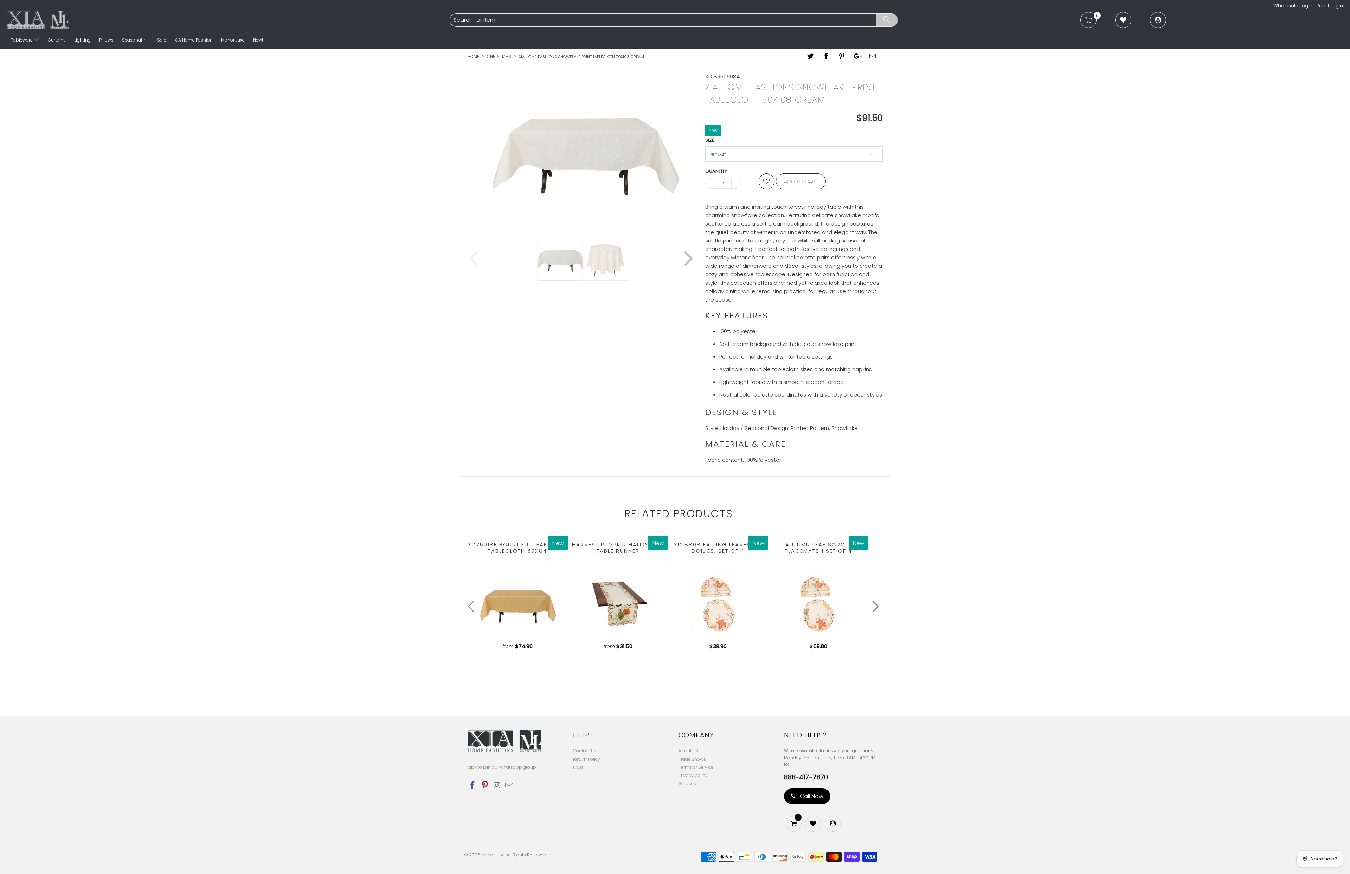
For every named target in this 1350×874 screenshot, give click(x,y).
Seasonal (132, 40)
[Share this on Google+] (857, 56)
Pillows (106, 40)
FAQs (578, 767)
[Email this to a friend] (873, 56)
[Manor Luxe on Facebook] (473, 785)
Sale (161, 40)
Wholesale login (1292, 5)
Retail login (1329, 5)
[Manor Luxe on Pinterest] (485, 785)
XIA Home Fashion (194, 40)
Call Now (810, 796)
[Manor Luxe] (227, 20)
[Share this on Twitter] (811, 56)
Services (687, 783)
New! (258, 40)
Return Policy (586, 759)
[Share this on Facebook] (826, 56)
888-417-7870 (806, 777)
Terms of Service (696, 767)
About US (688, 751)
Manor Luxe (233, 40)
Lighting (82, 40)
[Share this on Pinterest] (842, 56)
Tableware (22, 40)
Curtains (57, 40)
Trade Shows (692, 759)
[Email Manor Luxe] (509, 785)
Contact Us (584, 751)
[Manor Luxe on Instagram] (497, 785)
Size (709, 140)
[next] (687, 149)
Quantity (716, 171)
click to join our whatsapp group (502, 767)
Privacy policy (693, 775)
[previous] (475, 149)
